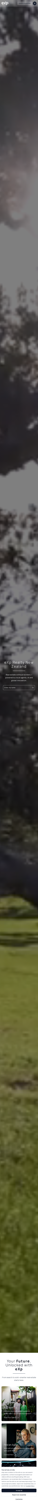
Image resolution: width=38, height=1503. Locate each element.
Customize (19, 1499)
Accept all (19, 1490)
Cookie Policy (30, 1486)
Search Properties (24, 3)
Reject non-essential (19, 1495)
